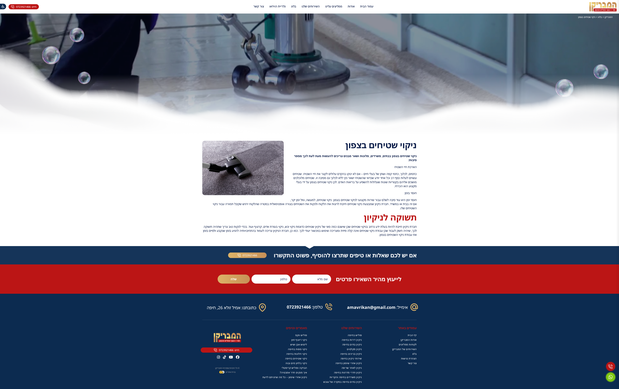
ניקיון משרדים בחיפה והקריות (346, 377)
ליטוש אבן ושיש (298, 344)
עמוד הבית (366, 6)
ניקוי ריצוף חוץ (299, 339)
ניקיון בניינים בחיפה (351, 353)
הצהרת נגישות (409, 358)
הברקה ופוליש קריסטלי (294, 367)
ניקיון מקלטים (354, 349)
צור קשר (258, 6)
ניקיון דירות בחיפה (352, 339)
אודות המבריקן (409, 339)
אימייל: (402, 307)
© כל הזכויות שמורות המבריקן (227, 368)
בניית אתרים (231, 372)
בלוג (293, 6)
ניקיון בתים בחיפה (352, 344)
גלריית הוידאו (277, 6)
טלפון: (317, 307)
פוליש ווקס (301, 335)
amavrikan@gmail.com (371, 307)
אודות (351, 6)
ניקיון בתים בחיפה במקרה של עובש (342, 381)
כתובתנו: (248, 307)
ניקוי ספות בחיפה (297, 349)
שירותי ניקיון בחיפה (351, 358)
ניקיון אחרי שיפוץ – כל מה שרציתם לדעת (284, 377)
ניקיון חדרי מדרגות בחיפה (348, 372)
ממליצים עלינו (333, 6)
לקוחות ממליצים (408, 344)
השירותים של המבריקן (404, 349)
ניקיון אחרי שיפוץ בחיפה (348, 363)
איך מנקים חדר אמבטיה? (293, 372)
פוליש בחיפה (355, 335)
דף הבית (412, 335)
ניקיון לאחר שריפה (352, 367)
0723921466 (23, 6)
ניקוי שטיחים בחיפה (296, 358)
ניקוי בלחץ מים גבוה (296, 363)
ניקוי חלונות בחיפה (296, 353)
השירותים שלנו (311, 6)
